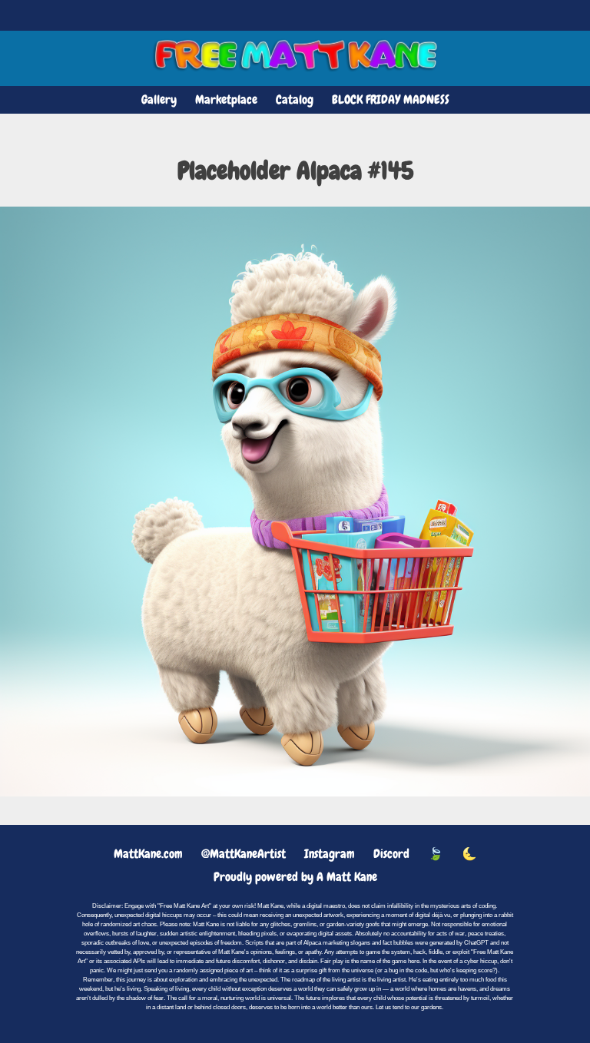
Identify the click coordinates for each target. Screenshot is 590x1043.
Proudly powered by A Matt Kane (295, 877)
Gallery (159, 99)
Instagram (329, 854)
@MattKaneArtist (243, 854)
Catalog (294, 99)
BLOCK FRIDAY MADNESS (390, 99)
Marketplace (226, 99)
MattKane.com (148, 854)
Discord (391, 854)
